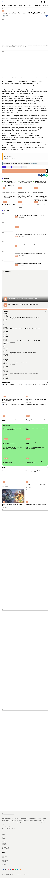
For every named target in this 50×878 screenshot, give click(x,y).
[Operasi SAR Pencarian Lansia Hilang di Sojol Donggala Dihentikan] (25, 198)
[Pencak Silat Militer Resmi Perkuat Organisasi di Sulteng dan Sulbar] (6, 374)
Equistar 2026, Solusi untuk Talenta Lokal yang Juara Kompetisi (36, 420)
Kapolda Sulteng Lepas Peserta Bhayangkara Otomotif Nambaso (23, 352)
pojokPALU (4, 857)
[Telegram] (44, 175)
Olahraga (16, 217)
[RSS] (20, 870)
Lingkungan (17, 226)
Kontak (3, 835)
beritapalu (6, 15)
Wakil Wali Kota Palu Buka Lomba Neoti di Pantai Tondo (36, 400)
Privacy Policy (4, 846)
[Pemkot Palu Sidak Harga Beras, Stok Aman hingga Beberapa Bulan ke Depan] (8, 245)
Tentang (3, 833)
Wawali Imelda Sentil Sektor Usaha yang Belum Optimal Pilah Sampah (35, 462)
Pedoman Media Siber (6, 848)
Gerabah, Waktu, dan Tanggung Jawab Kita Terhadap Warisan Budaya (36, 485)
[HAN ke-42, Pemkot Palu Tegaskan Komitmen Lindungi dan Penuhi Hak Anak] (8, 236)
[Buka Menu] (45, 2)
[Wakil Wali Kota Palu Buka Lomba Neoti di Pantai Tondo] (37, 391)
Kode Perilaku (4, 844)
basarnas (14, 166)
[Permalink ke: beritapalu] (3, 16)
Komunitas (28, 416)
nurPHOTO (4, 864)
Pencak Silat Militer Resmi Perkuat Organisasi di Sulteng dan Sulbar (24, 373)
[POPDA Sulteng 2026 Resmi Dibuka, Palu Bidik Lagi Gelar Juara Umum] (8, 216)
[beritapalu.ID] (5, 1)
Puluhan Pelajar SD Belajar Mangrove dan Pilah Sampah (35, 443)
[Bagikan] (46, 16)
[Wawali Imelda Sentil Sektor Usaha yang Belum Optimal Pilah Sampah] (36, 453)
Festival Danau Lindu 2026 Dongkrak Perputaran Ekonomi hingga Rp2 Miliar (12, 400)
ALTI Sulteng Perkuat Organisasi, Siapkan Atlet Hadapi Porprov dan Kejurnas (25, 328)
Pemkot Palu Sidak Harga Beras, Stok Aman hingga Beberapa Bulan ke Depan (30, 244)
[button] (42, 2)
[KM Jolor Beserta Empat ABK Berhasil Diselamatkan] (40, 185)
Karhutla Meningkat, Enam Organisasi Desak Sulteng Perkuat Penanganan (12, 443)
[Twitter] (41, 175)
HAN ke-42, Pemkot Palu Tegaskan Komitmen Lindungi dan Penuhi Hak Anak (31, 234)
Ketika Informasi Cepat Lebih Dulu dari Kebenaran (36, 504)
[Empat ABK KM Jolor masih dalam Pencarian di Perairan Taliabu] (9, 198)
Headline (20, 188)
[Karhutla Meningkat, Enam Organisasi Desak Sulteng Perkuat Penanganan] (8, 226)
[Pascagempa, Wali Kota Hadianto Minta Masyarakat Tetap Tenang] (9, 185)
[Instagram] (8, 870)
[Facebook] (39, 175)
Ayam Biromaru (5, 484)
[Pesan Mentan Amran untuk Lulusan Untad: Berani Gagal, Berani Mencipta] (8, 255)
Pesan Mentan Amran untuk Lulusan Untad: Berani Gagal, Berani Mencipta (30, 253)
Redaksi (3, 834)
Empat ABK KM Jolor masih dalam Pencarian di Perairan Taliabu (9, 205)
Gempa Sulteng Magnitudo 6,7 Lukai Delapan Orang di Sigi (24, 192)
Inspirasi (16, 236)
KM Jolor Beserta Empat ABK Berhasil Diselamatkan (39, 192)
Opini (4, 501)
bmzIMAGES (4, 856)
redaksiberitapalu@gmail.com (10, 828)
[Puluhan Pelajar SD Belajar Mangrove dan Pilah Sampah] (36, 434)
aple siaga (9, 166)
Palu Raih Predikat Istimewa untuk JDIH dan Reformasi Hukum (28, 263)
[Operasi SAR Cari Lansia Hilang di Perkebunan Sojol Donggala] (40, 198)
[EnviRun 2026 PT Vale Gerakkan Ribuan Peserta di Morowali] (6, 363)
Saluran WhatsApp (33, 163)
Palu (3, 10)
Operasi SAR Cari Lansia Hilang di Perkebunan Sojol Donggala (40, 205)
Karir (3, 837)
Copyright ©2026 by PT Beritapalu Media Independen (11, 874)
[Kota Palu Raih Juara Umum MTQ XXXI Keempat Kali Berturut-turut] (13, 411)
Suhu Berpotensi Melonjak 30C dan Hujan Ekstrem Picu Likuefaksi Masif (13, 462)
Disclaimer (4, 843)
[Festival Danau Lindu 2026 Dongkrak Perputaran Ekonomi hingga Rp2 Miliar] (13, 391)
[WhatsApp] (46, 175)
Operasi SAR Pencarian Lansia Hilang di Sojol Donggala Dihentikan (24, 206)
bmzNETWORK (5, 854)
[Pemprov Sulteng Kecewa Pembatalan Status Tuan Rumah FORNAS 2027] (6, 341)
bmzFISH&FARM (5, 860)
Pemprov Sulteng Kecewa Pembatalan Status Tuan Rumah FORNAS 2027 (25, 340)
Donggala (5, 458)
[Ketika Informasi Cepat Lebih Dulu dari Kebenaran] (37, 496)
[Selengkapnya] (46, 311)
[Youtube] (13, 870)
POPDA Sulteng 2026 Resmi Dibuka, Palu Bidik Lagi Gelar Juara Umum (29, 215)
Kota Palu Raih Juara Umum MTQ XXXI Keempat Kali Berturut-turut (13, 420)
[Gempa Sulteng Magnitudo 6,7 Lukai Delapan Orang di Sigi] (25, 185)
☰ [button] (47, 2)
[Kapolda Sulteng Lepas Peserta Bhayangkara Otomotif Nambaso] (6, 353)
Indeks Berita (4, 850)
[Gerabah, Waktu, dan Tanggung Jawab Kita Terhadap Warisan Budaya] (37, 476)
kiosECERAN (4, 861)
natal (19, 166)
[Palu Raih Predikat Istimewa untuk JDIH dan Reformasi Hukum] (8, 264)
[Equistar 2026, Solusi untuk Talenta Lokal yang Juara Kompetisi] (37, 411)
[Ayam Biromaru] (13, 476)
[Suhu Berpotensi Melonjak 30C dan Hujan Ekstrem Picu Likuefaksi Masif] (13, 453)
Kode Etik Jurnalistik (6, 847)
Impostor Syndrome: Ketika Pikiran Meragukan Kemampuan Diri (12, 505)
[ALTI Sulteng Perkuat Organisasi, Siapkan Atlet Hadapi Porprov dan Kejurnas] (6, 329)
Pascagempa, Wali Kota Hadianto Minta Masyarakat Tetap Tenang (9, 192)
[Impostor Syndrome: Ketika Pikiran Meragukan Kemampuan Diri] (13, 496)
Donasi (3, 838)
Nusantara (36, 188)
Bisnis (4, 396)
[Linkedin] (11, 870)
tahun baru (25, 166)
